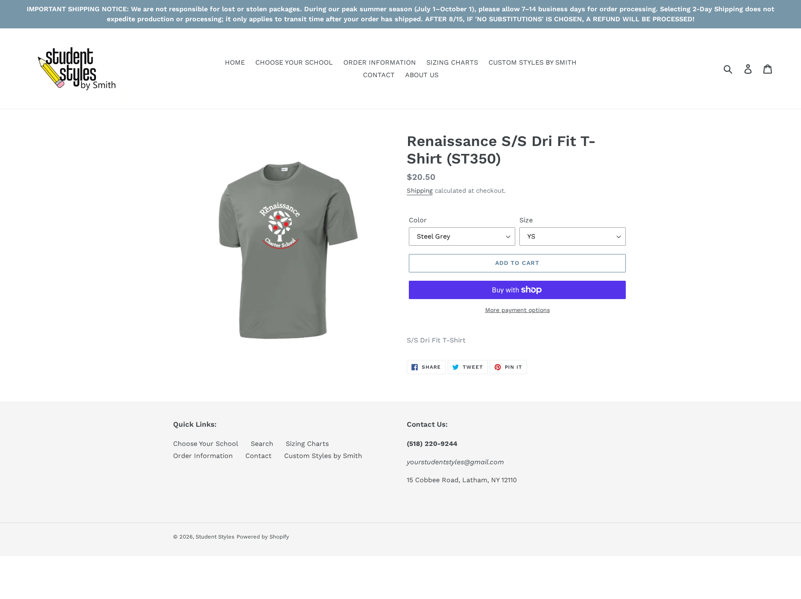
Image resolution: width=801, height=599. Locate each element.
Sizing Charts (307, 444)
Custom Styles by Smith (323, 456)
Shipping (420, 190)
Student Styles (215, 537)
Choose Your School (205, 444)
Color (418, 220)
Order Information (203, 456)
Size (526, 220)
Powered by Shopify (263, 537)
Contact (258, 456)
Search (262, 444)
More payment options (517, 310)
